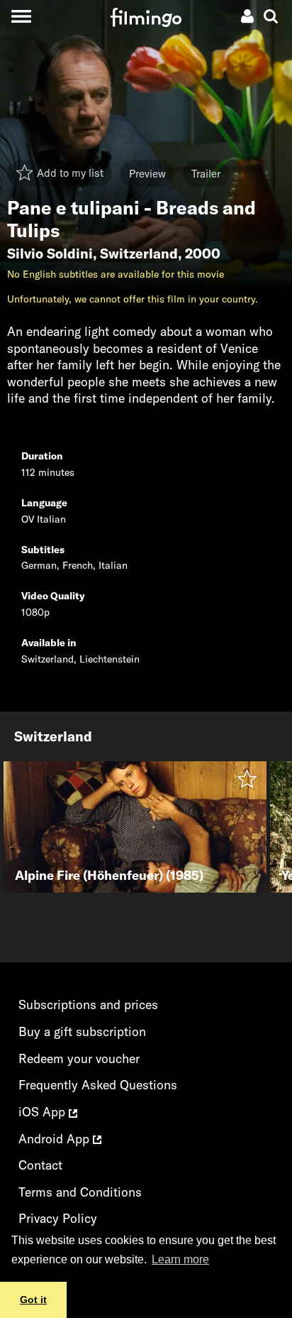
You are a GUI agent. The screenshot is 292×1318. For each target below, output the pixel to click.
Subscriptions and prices (88, 1004)
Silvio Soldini (50, 253)
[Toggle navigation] (21, 16)
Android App (55, 1139)
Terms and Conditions (80, 1192)
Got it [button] (33, 1299)
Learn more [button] (180, 1259)
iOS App (43, 1112)
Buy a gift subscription (82, 1031)
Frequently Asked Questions (97, 1085)
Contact (40, 1165)
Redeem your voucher (79, 1058)
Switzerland (139, 253)
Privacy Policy (57, 1218)
